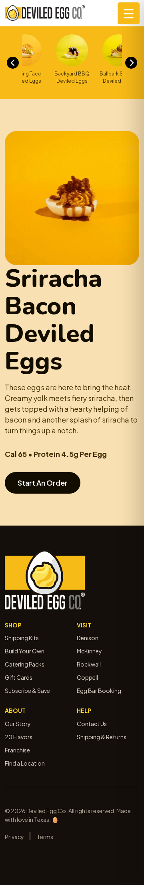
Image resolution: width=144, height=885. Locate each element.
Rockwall (89, 664)
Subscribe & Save (27, 690)
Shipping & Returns (101, 736)
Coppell (87, 677)
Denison (87, 637)
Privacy (14, 836)
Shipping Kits (22, 637)
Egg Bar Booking (99, 690)
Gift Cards (18, 677)
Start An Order (43, 482)
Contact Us (92, 723)
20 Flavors (18, 736)
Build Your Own (24, 651)
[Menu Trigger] (129, 13)
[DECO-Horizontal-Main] (45, 13)
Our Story (18, 723)
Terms (45, 836)
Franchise (17, 750)
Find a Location (25, 763)
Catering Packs (24, 664)
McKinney (89, 651)
